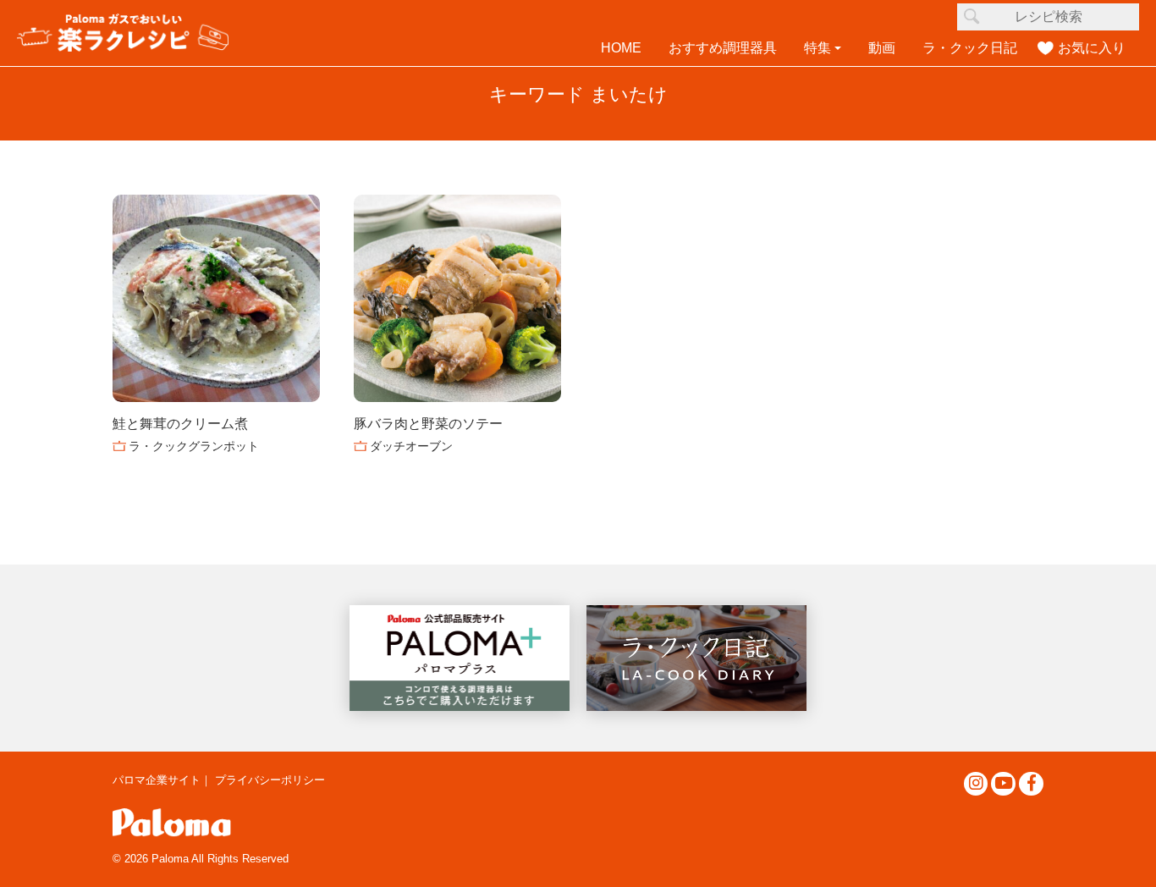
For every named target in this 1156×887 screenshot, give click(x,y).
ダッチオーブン (411, 446)
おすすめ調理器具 (723, 48)
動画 (881, 48)
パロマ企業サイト (157, 780)
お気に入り (1092, 48)
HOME (621, 48)
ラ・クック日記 (969, 48)
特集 (817, 48)
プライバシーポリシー (270, 780)
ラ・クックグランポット (194, 446)
